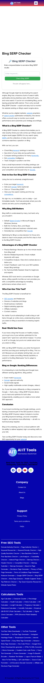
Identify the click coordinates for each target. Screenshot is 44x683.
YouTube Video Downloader (10, 631)
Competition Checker (22, 563)
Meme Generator (8, 650)
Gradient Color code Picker (25, 650)
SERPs (4, 138)
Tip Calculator (27, 611)
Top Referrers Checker (9, 582)
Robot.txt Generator (8, 575)
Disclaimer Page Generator (19, 569)
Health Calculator (16, 602)
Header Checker (6, 563)
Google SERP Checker (25, 575)
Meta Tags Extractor (16, 579)
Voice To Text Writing (9, 660)
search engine (9, 116)
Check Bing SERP (22, 78)
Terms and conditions (22, 521)
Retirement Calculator (8, 608)
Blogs (22, 498)
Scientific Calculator (25, 608)
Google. (32, 170)
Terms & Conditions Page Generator (26, 572)
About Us (22, 492)
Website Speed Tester (8, 585)
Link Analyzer (24, 556)
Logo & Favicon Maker (33, 656)
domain (14, 187)
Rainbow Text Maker (16, 656)
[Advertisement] (22, 29)
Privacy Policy (22, 516)
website (29, 113)
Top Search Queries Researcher (30, 582)
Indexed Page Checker (17, 560)
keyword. (20, 184)
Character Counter (19, 599)
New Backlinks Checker (29, 553)
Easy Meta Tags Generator (21, 641)
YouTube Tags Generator (20, 634)
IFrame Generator (20, 653)
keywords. (35, 156)
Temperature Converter (23, 637)
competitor (11, 158)
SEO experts (8, 299)
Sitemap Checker (33, 560)
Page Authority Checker (29, 547)
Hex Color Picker (24, 644)
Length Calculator (16, 605)
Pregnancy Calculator (32, 605)
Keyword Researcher (8, 550)
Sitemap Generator (16, 566)
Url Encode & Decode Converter (21, 663)
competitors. (8, 194)
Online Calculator (30, 602)
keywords (17, 378)
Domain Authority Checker (10, 547)
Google (30, 231)
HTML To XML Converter (33, 647)
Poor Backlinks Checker (9, 556)
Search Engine (15, 221)
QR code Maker (24, 660)
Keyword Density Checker (27, 550)
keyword (16, 150)
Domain (7, 380)
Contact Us (22, 487)
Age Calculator (6, 599)
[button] (36, 3)
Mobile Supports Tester (33, 579)
